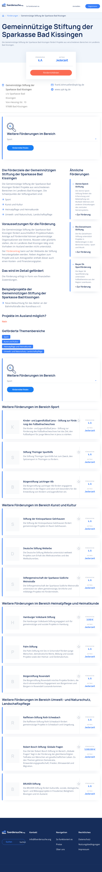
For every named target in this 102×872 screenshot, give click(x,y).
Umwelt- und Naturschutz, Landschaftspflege (23, 351)
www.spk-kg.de (63, 89)
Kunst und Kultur (11, 341)
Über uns (60, 849)
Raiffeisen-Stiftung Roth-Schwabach (41, 717)
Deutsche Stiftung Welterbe (37, 548)
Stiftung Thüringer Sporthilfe (38, 452)
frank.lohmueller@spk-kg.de (69, 84)
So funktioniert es (32, 6)
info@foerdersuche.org (40, 839)
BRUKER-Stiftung (31, 783)
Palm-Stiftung (30, 646)
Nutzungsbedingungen (89, 844)
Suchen (21, 842)
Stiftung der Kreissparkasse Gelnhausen (44, 518)
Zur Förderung (84, 214)
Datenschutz (84, 839)
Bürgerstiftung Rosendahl (36, 676)
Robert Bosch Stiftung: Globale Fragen (43, 746)
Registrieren (92, 6)
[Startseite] (13, 5)
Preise (59, 844)
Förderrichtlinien (51, 72)
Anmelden (76, 6)
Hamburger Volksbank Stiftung (39, 617)
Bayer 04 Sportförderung (83, 265)
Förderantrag (13, 251)
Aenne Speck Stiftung (81, 185)
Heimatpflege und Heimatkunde (17, 346)
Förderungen (12, 15)
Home (3, 16)
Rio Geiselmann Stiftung (83, 228)
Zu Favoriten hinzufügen (78, 420)
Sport (6, 336)
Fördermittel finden (20, 148)
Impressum (83, 849)
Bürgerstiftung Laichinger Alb (38, 481)
